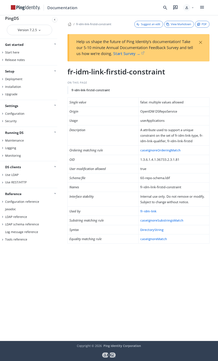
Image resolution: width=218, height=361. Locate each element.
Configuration (14, 114)
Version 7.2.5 (28, 30)
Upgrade (11, 94)
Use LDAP (12, 175)
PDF (204, 24)
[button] (188, 7)
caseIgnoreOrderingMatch (160, 150)
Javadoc (10, 209)
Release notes (15, 60)
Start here (12, 52)
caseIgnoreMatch (153, 239)
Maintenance (14, 140)
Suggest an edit (150, 24)
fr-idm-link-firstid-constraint (93, 24)
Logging (10, 148)
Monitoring (13, 156)
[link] (25, 7)
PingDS (12, 18)
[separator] (59, 178)
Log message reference (21, 232)
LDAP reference (16, 217)
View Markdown (181, 24)
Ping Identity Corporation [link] (122, 346)
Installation (13, 87)
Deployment (13, 79)
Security (11, 121)
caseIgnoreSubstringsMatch (161, 220)
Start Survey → (126, 53)
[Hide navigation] (54, 19)
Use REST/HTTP (16, 182)
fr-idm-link (148, 211)
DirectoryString (152, 230)
